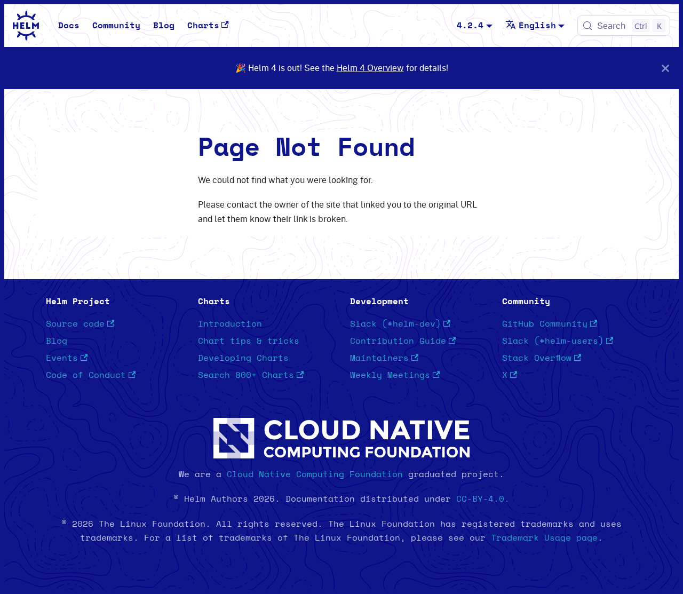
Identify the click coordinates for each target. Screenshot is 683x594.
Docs (69, 25)
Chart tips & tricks (248, 341)
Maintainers (379, 358)
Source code (75, 324)
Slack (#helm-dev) (395, 324)
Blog (163, 25)
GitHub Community (544, 324)
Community (116, 25)
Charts (203, 25)
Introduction (230, 324)
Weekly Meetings (390, 375)
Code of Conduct (86, 375)
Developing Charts (243, 358)
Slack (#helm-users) (552, 341)
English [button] (537, 25)
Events (62, 358)
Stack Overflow (536, 358)
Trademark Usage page (544, 538)
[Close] (665, 68)
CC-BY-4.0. (483, 499)
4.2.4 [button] (470, 25)
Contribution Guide (398, 341)
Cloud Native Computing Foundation (315, 474)
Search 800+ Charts (246, 375)
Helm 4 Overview (370, 67)
